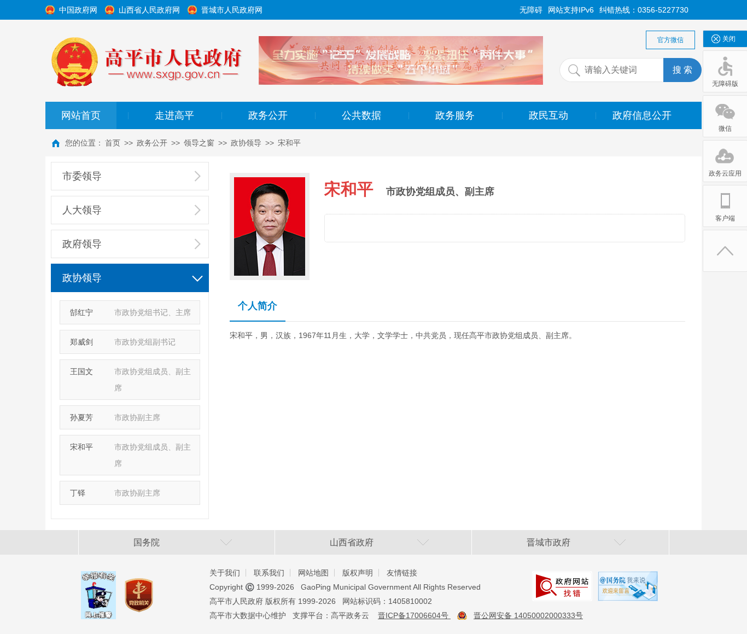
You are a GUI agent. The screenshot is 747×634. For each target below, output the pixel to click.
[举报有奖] (98, 579)
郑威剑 (81, 342)
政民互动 (548, 115)
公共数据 (361, 115)
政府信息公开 (642, 115)
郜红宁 (81, 312)
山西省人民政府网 (149, 9)
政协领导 (246, 142)
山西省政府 (352, 542)
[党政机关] (139, 584)
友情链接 (402, 573)
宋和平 (289, 142)
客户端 (725, 218)
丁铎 (77, 492)
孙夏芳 (81, 417)
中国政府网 (78, 9)
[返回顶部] (725, 250)
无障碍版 (725, 84)
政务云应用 (725, 173)
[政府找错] (562, 579)
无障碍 (531, 9)
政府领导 (82, 244)
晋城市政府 (548, 542)
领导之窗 (199, 142)
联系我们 (269, 573)
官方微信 (670, 40)
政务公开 (268, 115)
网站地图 (313, 573)
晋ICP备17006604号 (414, 615)
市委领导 (82, 176)
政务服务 (455, 115)
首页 (112, 142)
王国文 (81, 371)
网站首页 (81, 115)
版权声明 (357, 573)
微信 (725, 128)
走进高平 (174, 115)
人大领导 (82, 210)
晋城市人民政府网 (231, 9)
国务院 (146, 542)
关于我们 (224, 573)
